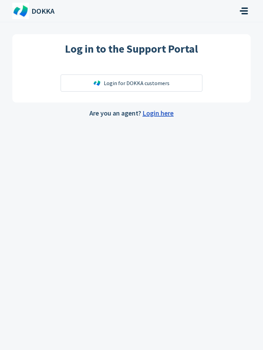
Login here (158, 113)
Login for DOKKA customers (137, 83)
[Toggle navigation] (244, 11)
